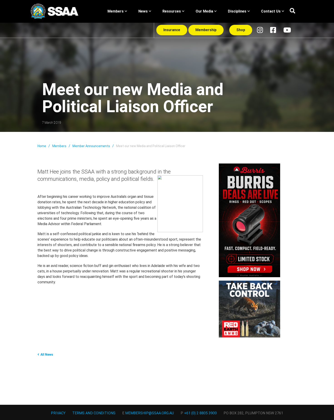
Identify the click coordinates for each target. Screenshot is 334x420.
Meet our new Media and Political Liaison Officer (150, 146)
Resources (171, 11)
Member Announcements (91, 146)
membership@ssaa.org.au (149, 413)
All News (46, 354)
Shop (240, 30)
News (143, 11)
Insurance (171, 30)
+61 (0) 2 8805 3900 (200, 413)
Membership (206, 30)
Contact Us (271, 11)
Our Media (204, 11)
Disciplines (237, 11)
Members (115, 11)
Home (41, 146)
